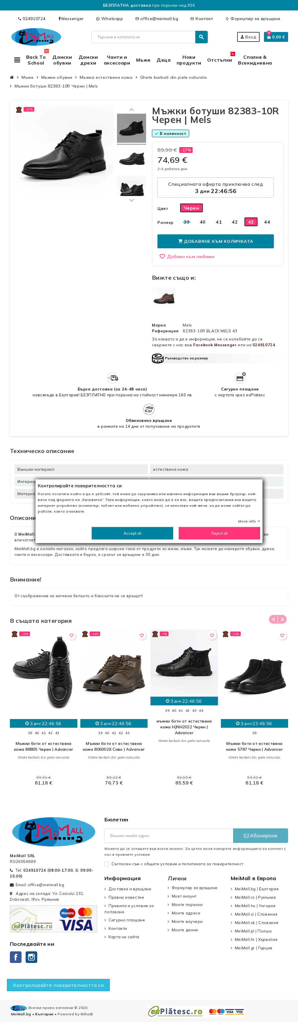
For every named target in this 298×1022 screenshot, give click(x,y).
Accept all (132, 533)
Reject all (219, 533)
